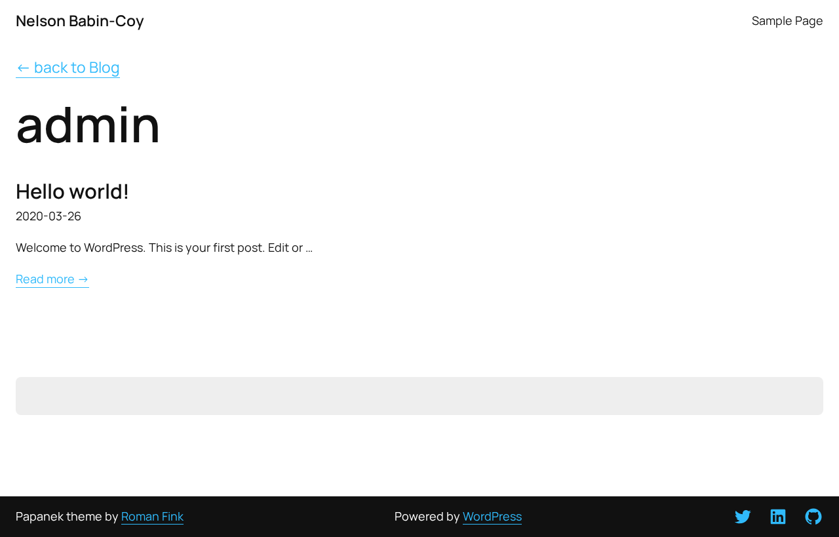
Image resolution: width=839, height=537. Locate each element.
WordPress (492, 516)
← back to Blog (68, 66)
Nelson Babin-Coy (80, 20)
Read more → (52, 279)
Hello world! (73, 191)
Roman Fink (152, 516)
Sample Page (787, 20)
